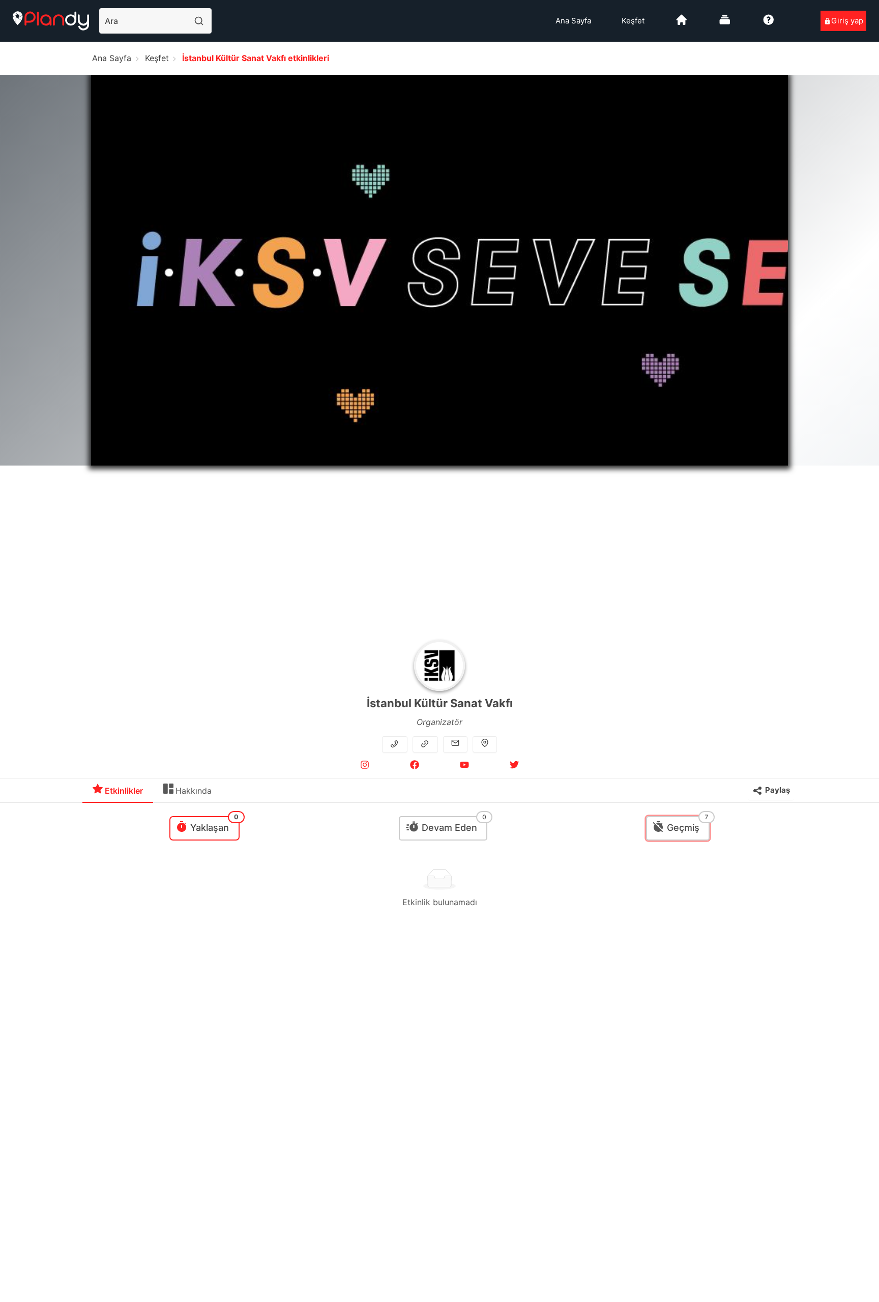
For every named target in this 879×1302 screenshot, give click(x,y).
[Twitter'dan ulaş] (514, 766)
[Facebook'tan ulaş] (414, 766)
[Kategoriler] (725, 24)
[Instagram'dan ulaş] (364, 766)
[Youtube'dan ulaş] (464, 766)
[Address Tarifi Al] (485, 744)
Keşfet (633, 20)
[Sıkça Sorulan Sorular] (768, 24)
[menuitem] (573, 20)
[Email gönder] (455, 744)
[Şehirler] (681, 24)
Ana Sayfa (573, 20)
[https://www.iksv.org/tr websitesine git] (426, 744)
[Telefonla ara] (395, 744)
